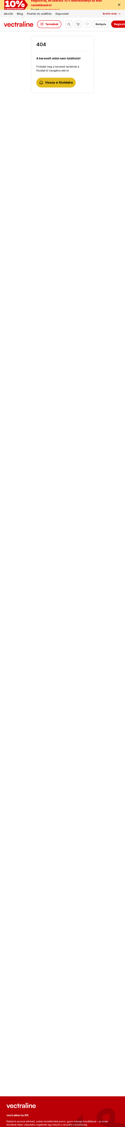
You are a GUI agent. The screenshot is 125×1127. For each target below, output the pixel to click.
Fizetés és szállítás (39, 13)
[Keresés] (68, 24)
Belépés (101, 24)
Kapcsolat (62, 13)
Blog (20, 13)
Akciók (8, 13)
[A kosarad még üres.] (78, 24)
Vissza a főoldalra (59, 82)
